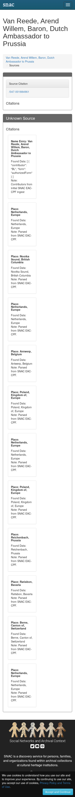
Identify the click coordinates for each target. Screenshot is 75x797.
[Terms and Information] (42, 745)
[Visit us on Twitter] (32, 745)
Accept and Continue (58, 792)
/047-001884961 (19, 92)
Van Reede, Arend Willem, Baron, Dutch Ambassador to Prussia (30, 59)
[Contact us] (37, 745)
